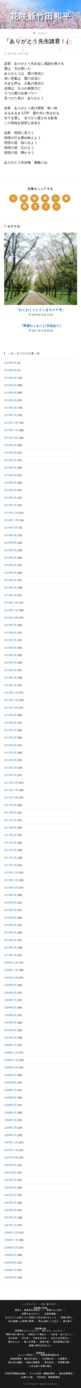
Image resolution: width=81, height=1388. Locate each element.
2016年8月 (10, 370)
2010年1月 (10, 955)
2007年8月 (10, 1172)
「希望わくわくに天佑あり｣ (40, 325)
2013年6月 (10, 647)
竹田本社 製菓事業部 (48, 1377)
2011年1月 (10, 865)
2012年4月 (10, 752)
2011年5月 (10, 835)
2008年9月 (10, 1075)
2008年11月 (11, 1060)
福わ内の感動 (15, 1362)
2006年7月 (10, 1270)
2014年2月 (10, 587)
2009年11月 (11, 970)
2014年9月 (10, 535)
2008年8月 (10, 1082)
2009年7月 (10, 1000)
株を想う (67, 1321)
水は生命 (12, 1337)
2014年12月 (11, 513)
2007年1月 (10, 1225)
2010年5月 (10, 925)
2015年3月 (10, 490)
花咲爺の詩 (40, 1328)
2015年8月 (10, 452)
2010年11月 (11, 880)
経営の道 (44, 1341)
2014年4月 (10, 572)
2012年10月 (11, 707)
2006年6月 (10, 1277)
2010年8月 (10, 902)
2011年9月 (10, 805)
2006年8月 (10, 1262)
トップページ (29, 1304)
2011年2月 (10, 857)
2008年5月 (10, 1105)
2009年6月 (10, 1007)
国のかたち (14, 1341)
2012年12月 (11, 692)
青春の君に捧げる (15, 1334)
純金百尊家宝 (66, 1373)
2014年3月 (10, 580)
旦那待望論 (50, 1313)
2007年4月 (10, 1202)
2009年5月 (10, 1015)
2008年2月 (10, 1127)
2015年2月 (10, 497)
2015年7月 (10, 460)
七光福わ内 (48, 1358)
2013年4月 (10, 662)
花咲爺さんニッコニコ (26, 1330)
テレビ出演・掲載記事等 (42, 1373)
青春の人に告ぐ (55, 1309)
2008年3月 (10, 1120)
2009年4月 (10, 1022)
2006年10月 (11, 1247)
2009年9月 (10, 985)
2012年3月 (10, 760)
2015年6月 (10, 467)
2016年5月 (10, 385)
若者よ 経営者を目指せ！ (28, 1309)
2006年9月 (10, 1255)
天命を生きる (40, 1337)
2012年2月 (10, 767)
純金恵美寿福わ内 (50, 1354)
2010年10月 (11, 887)
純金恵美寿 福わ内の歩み (24, 1358)
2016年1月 (10, 415)
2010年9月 (10, 895)
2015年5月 (10, 475)
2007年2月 (10, 1217)
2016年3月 (10, 400)
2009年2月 (10, 1037)
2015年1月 (10, 505)
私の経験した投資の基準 (21, 1321)
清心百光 (49, 1362)
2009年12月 (11, 962)
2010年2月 (10, 947)
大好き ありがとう (61, 1334)
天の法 (25, 1337)
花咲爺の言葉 (40, 1307)
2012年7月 (10, 730)
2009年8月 (10, 992)
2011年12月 (11, 782)
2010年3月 (10, 940)
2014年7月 (10, 550)
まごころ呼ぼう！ (27, 1354)
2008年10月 (11, 1067)
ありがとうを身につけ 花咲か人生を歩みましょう (30, 1317)
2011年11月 (11, 790)
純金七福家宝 (33, 1362)
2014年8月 (10, 542)
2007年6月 (10, 1187)
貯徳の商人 (66, 1317)
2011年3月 (10, 850)
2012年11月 (11, 700)
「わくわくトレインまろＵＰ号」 (40, 309)
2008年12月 (11, 1052)
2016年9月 (10, 363)
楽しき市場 (30, 1341)
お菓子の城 (27, 1377)
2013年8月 (10, 632)
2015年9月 (10, 445)
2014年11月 (11, 520)
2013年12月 (11, 602)
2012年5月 (10, 745)
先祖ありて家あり (37, 1334)
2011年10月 (11, 797)
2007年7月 (10, 1180)
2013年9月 (10, 625)
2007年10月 (11, 1157)
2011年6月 (10, 827)
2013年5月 (10, 655)
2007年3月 (10, 1210)
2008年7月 (10, 1090)
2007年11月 (11, 1150)
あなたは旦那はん (60, 1337)
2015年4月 (10, 482)
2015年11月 (11, 430)
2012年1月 (10, 775)
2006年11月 (11, 1240)
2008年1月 (10, 1135)
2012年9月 (10, 715)
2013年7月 (10, 640)
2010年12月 (11, 872)
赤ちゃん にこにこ (52, 1330)
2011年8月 (10, 812)
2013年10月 (11, 617)
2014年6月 (10, 557)
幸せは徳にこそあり (48, 1321)
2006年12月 (11, 1232)
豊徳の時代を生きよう (40, 1345)
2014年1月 (10, 595)
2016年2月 (10, 407)
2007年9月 (10, 1165)
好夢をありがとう (31, 1313)
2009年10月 (11, 977)
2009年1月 (10, 1045)
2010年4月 (10, 932)
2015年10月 (11, 438)
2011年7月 (10, 820)
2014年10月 (11, 527)
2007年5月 (10, 1195)
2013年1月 (10, 685)
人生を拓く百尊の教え (40, 1366)
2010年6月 (10, 917)
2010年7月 (10, 910)
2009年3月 (10, 1030)
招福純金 (40, 1352)
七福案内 (62, 1358)
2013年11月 (11, 610)
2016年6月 (10, 378)
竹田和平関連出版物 (15, 1373)
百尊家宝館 (63, 1362)
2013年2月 (10, 677)
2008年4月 (10, 1112)
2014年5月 (10, 565)
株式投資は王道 (61, 1341)
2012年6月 (10, 737)
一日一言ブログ (48, 1304)
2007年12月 (11, 1142)
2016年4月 (10, 392)
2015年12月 (11, 422)
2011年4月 (10, 842)
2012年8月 (10, 722)
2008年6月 (10, 1097)
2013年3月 (10, 670)
